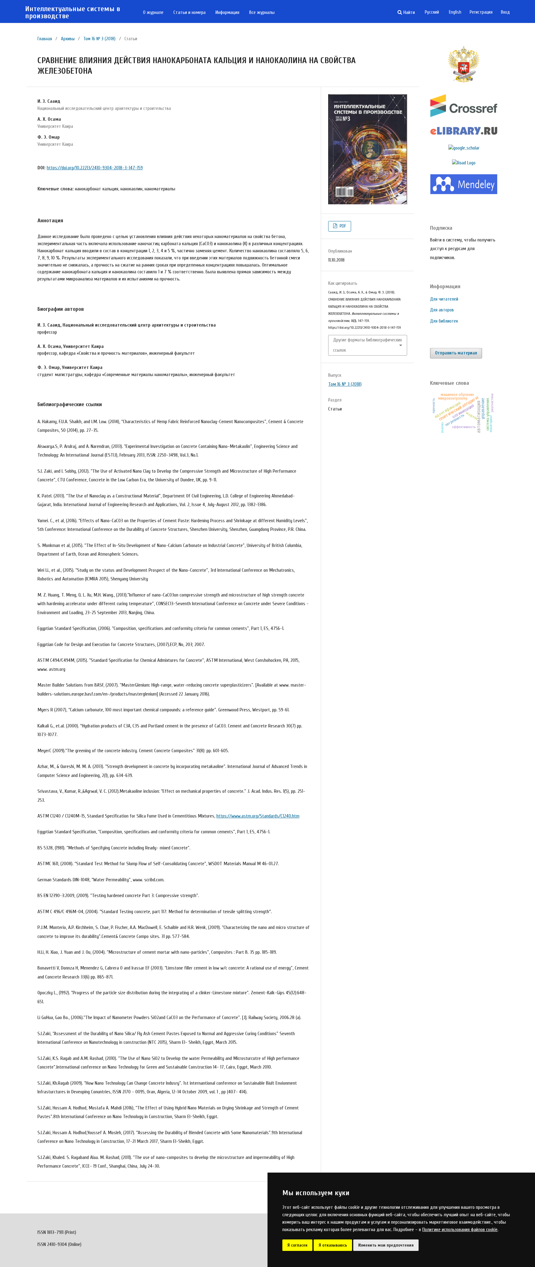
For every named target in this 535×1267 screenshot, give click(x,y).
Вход (505, 12)
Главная (44, 38)
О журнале (153, 12)
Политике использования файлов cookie (460, 1229)
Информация (227, 12)
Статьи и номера (189, 12)
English (455, 12)
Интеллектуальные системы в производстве (72, 12)
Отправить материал (456, 353)
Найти (408, 12)
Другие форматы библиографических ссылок (367, 345)
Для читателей (444, 299)
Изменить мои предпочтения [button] (386, 1245)
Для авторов (442, 310)
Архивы (68, 38)
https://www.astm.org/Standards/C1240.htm (257, 816)
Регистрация (481, 12)
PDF (342, 226)
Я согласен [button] (297, 1245)
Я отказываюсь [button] (333, 1245)
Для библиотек (444, 321)
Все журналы (262, 12)
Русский (432, 12)
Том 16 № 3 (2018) (99, 38)
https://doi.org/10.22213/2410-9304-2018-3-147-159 (95, 168)
